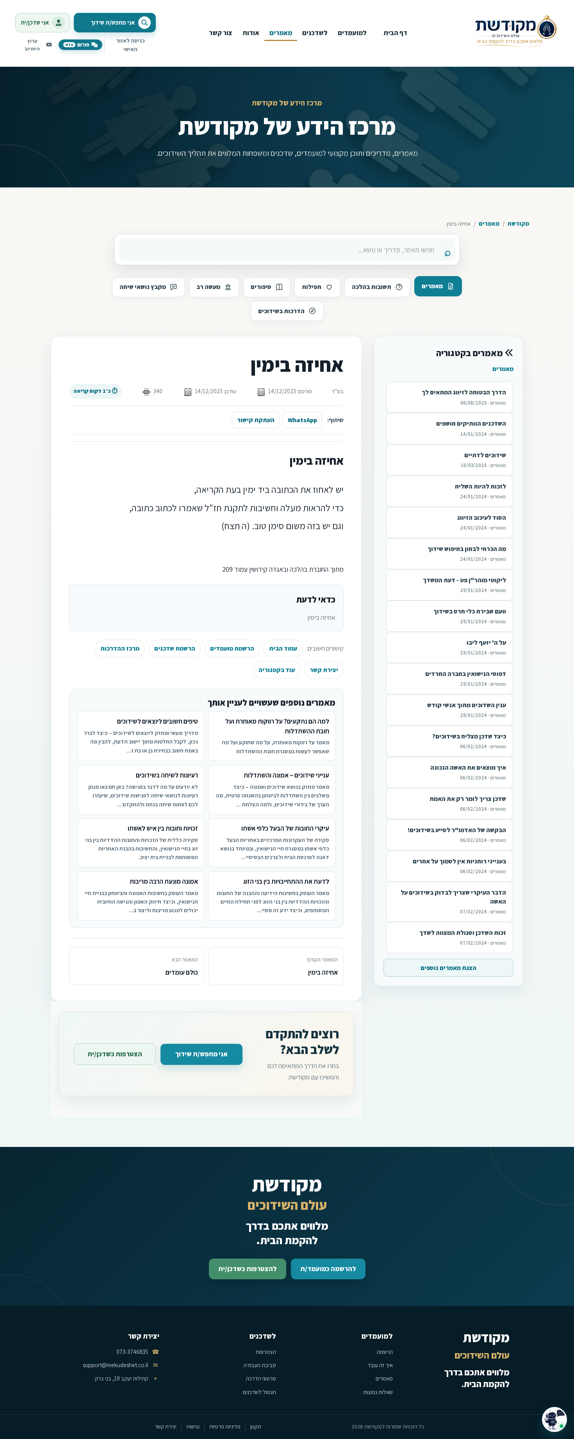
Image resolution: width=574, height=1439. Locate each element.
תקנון (255, 1426)
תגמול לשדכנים (259, 1392)
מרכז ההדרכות (119, 648)
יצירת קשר (324, 670)
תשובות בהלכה (371, 287)
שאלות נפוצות (378, 1392)
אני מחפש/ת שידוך (201, 1054)
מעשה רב (208, 287)
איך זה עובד (380, 1365)
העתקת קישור (256, 420)
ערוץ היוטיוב (32, 44)
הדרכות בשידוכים (281, 311)
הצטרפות (266, 1351)
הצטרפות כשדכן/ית (114, 1054)
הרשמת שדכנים (174, 648)
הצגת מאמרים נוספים (448, 968)
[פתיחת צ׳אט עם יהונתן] (554, 1419)
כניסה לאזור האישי (130, 45)
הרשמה (385, 1351)
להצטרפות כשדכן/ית (247, 1268)
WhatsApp (302, 420)
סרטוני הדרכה (261, 1378)
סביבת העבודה (260, 1365)
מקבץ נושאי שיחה (142, 287)
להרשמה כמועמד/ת (328, 1268)
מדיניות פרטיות (225, 1426)
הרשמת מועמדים (232, 648)
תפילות (311, 287)
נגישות (193, 1426)
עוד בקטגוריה (276, 670)
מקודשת (518, 223)
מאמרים (489, 223)
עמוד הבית (283, 648)
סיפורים (261, 287)
